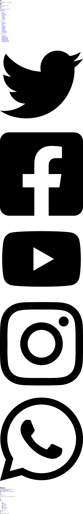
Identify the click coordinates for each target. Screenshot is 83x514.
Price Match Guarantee (5, 40)
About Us (3, 12)
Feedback (3, 27)
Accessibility (4, 26)
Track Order (4, 35)
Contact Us (3, 18)
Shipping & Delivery (5, 37)
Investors (3, 16)
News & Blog (4, 14)
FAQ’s (3, 24)
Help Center (4, 22)
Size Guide (3, 29)
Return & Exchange (5, 39)
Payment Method (4, 31)
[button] (1, 511)
